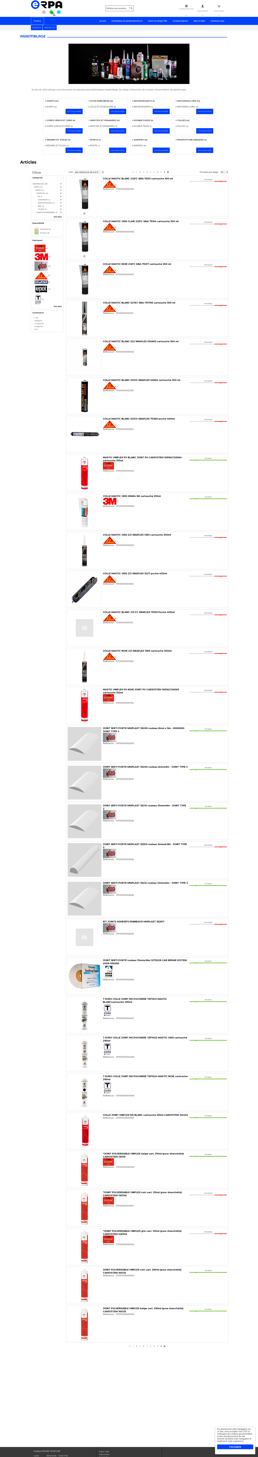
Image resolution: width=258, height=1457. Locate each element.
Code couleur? (104, 1454)
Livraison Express (180, 21)
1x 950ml (39, 326)
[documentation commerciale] (85, 213)
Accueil (103, 21)
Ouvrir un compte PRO (157, 21)
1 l (36, 318)
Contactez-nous (217, 21)
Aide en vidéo (199, 21)
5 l (36, 329)
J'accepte (235, 1446)
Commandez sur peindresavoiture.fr (127, 21)
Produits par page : (209, 172)
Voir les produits (74, 111)
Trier (71, 172)
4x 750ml (39, 324)
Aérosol (38, 321)
